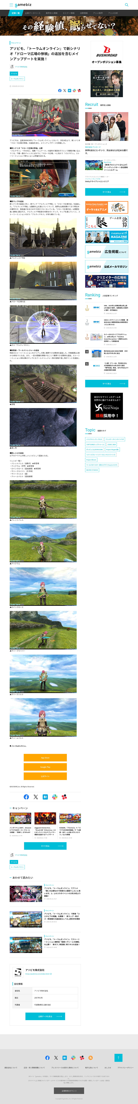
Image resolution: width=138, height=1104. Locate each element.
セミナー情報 (68, 13)
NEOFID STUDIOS (92, 470)
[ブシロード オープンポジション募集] (107, 54)
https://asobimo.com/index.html (37, 974)
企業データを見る (45, 1016)
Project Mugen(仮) (112, 449)
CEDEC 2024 (112, 444)
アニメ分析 (113, 13)
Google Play (45, 767)
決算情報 (84, 13)
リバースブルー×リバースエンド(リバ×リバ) (100, 455)
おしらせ (108, 1067)
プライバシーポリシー (126, 1067)
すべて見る (45, 846)
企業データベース (32, 13)
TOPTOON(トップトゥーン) (95, 444)
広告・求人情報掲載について (34, 1067)
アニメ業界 (98, 13)
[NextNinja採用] (107, 406)
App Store (45, 757)
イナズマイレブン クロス (94, 439)
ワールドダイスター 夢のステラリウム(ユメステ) (101, 465)
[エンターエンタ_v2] (107, 83)
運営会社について (10, 1067)
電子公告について (91, 1067)
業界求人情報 (51, 13)
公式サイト (45, 776)
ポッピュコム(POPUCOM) (94, 449)
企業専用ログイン (68, 1091)
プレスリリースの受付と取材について (65, 1067)
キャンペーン (16, 43)
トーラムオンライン (17, 79)
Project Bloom (91, 460)
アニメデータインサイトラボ (115, 439)
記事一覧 (16, 13)
